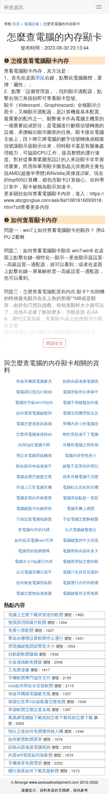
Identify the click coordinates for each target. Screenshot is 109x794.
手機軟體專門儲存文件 (29, 677)
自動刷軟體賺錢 (23, 654)
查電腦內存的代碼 (34, 529)
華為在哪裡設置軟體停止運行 (35, 638)
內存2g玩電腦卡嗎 (34, 444)
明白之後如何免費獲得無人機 (35, 731)
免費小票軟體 (21, 630)
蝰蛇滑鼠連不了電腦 (80, 434)
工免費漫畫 (18, 670)
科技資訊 (13, 6)
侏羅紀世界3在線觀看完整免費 (37, 701)
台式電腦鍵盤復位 (81, 529)
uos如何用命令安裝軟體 (30, 685)
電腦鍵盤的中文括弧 (80, 540)
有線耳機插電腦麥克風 (29, 693)
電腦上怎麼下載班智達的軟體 (35, 614)
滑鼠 (40, 77)
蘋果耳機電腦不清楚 (80, 476)
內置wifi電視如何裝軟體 (30, 755)
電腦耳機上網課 (80, 508)
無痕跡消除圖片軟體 (27, 622)
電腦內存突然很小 (81, 455)
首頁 (16, 23)
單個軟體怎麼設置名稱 (29, 709)
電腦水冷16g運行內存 (34, 561)
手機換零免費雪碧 (25, 763)
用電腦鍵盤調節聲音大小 (31, 646)
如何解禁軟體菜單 (25, 739)
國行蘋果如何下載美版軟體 (33, 770)
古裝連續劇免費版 (25, 662)
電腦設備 (31, 23)
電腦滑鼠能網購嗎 (34, 550)
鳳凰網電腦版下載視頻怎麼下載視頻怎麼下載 (50, 717)
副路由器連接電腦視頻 (29, 747)
